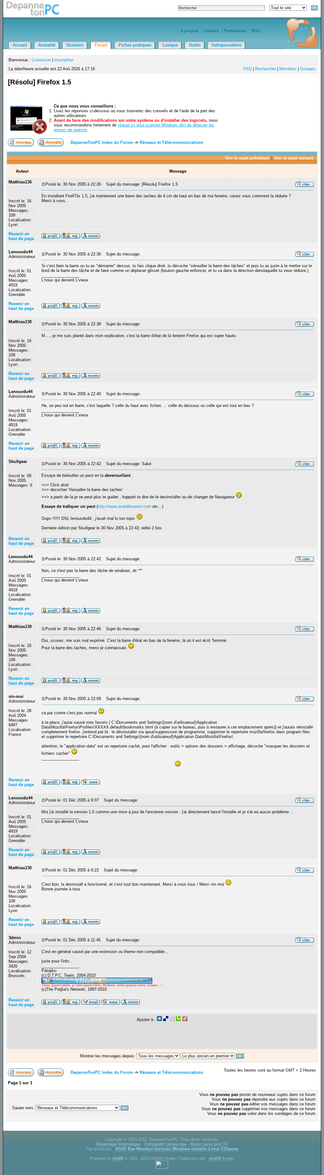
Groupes (307, 68)
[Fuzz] (184, 1019)
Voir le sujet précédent (247, 158)
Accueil (20, 45)
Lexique (170, 45)
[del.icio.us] (165, 1019)
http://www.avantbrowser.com (124, 506)
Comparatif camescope (165, 1144)
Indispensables (226, 45)
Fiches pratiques (135, 45)
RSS (256, 30)
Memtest (144, 1149)
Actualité (46, 45)
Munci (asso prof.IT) (208, 1144)
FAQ (247, 68)
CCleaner (230, 1149)
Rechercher (265, 68)
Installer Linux (205, 1149)
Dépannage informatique (118, 1144)
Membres (287, 68)
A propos (189, 30)
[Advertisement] (242, 89)
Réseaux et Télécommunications (171, 142)
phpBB (118, 1158)
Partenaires (235, 30)
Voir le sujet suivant (293, 158)
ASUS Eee (125, 1149)
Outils (195, 45)
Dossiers (75, 45)
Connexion (41, 60)
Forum (101, 45)
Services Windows (172, 1149)
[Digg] (172, 1019)
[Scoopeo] (159, 1019)
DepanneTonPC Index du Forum (102, 142)
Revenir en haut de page (21, 236)
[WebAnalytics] (162, 1167)
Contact (211, 30)
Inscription (63, 60)
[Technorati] (178, 1019)
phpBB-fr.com (221, 1158)
